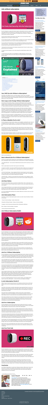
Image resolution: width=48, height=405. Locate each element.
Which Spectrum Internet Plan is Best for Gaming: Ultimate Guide (40, 102)
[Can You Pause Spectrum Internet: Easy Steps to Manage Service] (40, 62)
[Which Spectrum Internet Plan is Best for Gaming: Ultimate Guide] (40, 89)
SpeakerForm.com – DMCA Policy (7, 398)
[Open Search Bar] (40, 5)
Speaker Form (24, 3)
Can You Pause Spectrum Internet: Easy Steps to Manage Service (40, 67)
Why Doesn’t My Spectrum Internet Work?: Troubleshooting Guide (39, 130)
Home (2, 394)
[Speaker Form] (19, 3)
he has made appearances (24, 384)
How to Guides (16, 5)
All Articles (3, 392)
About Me (3, 391)
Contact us (3, 393)
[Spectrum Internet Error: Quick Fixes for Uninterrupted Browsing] (40, 38)
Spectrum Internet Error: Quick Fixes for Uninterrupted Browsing (40, 47)
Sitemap (3, 397)
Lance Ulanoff (14, 377)
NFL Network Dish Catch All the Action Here (9, 374)
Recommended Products (24, 5)
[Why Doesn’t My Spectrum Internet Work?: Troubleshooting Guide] (40, 121)
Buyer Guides (9, 5)
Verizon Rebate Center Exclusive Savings (8, 373)
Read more (37, 30)
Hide (7, 77)
